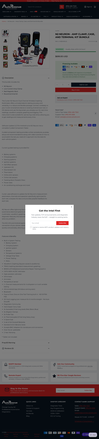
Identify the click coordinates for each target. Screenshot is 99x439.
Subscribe (62, 223)
